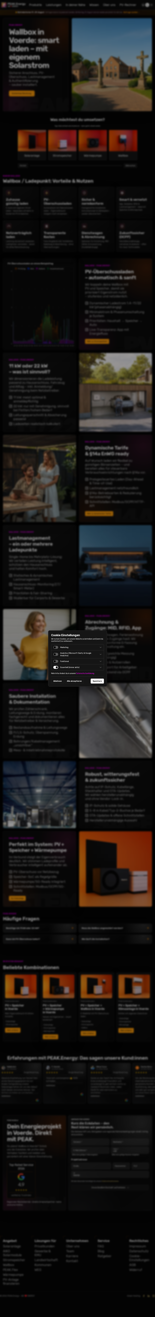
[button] (77, 647)
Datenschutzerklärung (85, 673)
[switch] (60, 647)
